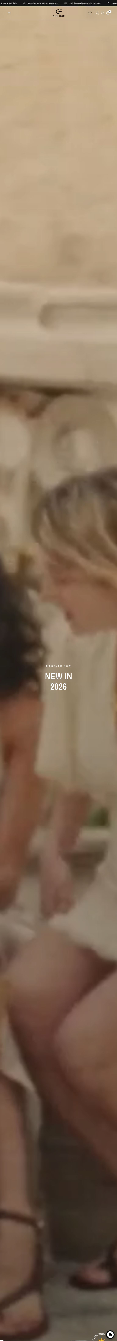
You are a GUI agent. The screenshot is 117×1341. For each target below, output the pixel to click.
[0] (107, 13)
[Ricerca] (102, 13)
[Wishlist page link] (90, 13)
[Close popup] (112, 1323)
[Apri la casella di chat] (110, 1334)
